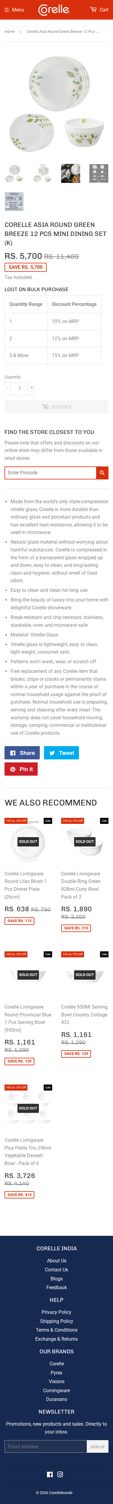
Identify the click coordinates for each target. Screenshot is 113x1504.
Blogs (57, 1279)
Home (10, 31)
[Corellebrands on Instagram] (60, 1475)
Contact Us (56, 1270)
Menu (18, 10)
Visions (56, 1381)
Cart (103, 10)
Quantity (13, 377)
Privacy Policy (56, 1312)
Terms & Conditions (56, 1330)
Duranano (56, 1399)
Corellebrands (61, 1492)
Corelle (56, 1364)
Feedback (56, 1287)
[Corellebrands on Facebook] (50, 1475)
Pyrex (56, 1373)
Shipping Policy (56, 1321)
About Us (56, 1261)
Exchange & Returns (56, 1339)
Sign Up (98, 1447)
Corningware (56, 1390)
